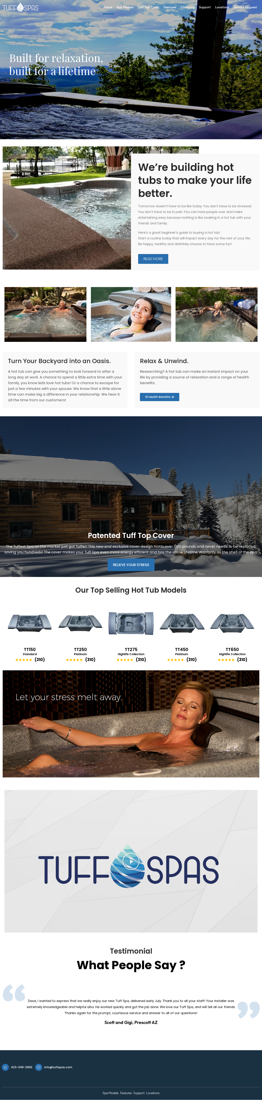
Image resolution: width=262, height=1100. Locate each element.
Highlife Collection (131, 654)
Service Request (245, 7)
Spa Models (125, 7)
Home (108, 7)
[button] (131, 861)
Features (170, 7)
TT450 (181, 649)
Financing (188, 7)
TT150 (30, 649)
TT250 (80, 649)
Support (205, 7)
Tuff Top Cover (149, 7)
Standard (30, 654)
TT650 (232, 649)
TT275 (131, 649)
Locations (222, 7)
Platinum (80, 654)
